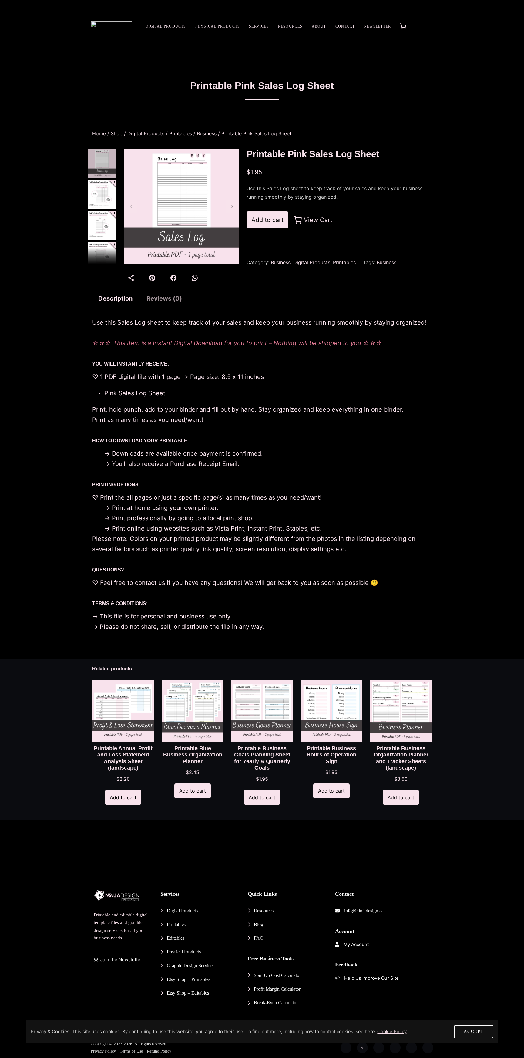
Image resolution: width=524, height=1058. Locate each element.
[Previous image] (131, 206)
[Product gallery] (181, 206)
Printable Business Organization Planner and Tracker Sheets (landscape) (401, 758)
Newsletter (377, 26)
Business (207, 133)
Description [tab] (115, 298)
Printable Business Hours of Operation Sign (331, 754)
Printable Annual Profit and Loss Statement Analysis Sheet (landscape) (123, 758)
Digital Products (166, 26)
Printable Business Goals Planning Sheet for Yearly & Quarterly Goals (262, 758)
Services (259, 26)
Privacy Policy (103, 1051)
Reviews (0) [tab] (164, 298)
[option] (102, 194)
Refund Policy (159, 1051)
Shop (117, 133)
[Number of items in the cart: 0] (403, 26)
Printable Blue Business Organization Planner (192, 754)
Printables (180, 133)
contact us (150, 582)
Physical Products (217, 26)
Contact (345, 26)
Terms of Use (131, 1051)
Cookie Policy (391, 1031)
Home (99, 133)
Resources (290, 26)
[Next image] (232, 206)
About (319, 26)
